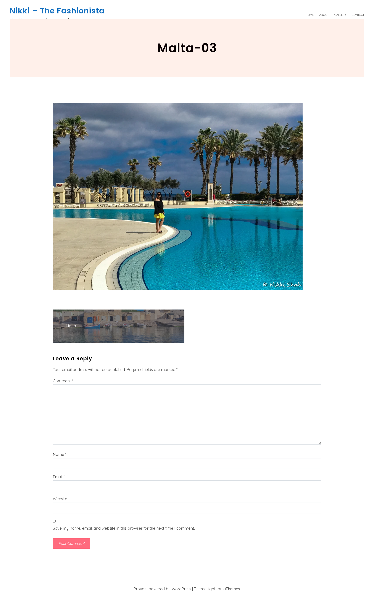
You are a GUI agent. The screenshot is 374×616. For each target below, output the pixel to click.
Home (310, 14)
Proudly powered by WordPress (162, 588)
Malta (71, 325)
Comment (63, 380)
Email (59, 476)
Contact (357, 14)
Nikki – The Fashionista (57, 10)
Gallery (340, 14)
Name (59, 454)
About (324, 14)
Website (60, 498)
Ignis (212, 588)
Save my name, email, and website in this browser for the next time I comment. (124, 528)
